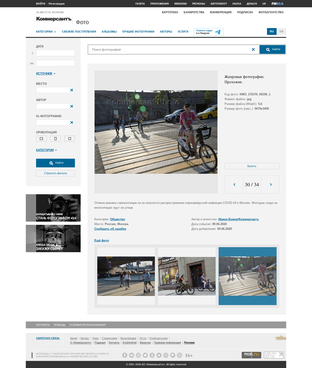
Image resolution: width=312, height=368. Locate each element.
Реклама (189, 342)
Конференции (221, 12)
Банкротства (194, 12)
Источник (44, 73)
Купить (251, 166)
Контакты (43, 325)
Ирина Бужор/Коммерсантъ (238, 219)
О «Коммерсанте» (80, 342)
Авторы (166, 31)
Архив (73, 338)
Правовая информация (167, 342)
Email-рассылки (159, 338)
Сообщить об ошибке (110, 229)
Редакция (100, 342)
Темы (95, 338)
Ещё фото (101, 240)
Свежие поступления (79, 31)
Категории (44, 31)
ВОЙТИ (40, 3)
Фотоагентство (271, 12)
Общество (117, 219)
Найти (59, 162)
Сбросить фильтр (55, 173)
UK (264, 3)
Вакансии (145, 342)
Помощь (60, 325)
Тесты (142, 338)
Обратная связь (48, 338)
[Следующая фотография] (270, 185)
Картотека (170, 12)
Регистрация (56, 3)
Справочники (109, 338)
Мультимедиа (128, 338)
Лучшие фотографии (138, 31)
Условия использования (87, 325)
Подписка (245, 12)
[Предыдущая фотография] (234, 185)
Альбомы (109, 31)
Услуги (183, 31)
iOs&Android (130, 342)
